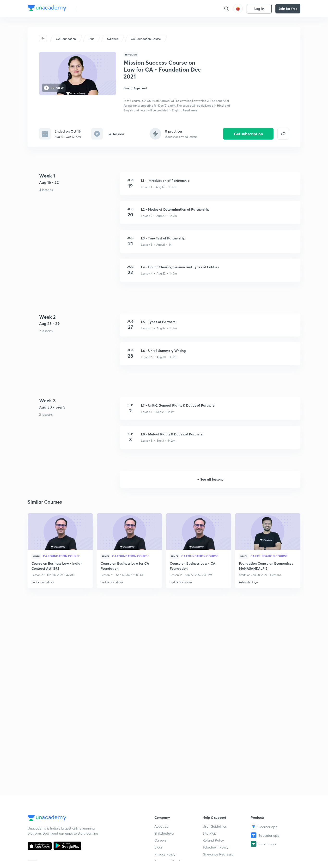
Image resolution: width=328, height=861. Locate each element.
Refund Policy (213, 840)
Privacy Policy (164, 854)
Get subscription (248, 133)
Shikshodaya (164, 833)
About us (161, 826)
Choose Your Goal (101, 8)
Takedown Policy (215, 847)
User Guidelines (215, 826)
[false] (283, 134)
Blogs (158, 847)
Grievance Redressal (218, 854)
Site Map (209, 833)
